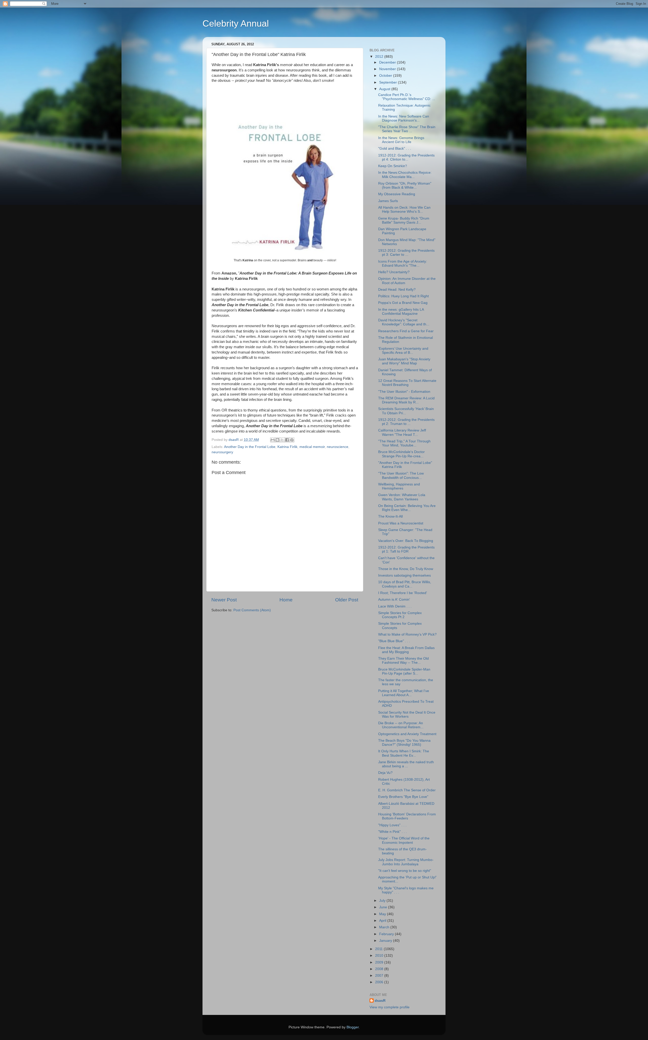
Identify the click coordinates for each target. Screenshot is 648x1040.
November (388, 69)
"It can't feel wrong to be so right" (404, 871)
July (383, 900)
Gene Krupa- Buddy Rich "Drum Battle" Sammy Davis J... (403, 220)
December (388, 62)
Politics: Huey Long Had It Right (403, 296)
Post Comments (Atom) (252, 610)
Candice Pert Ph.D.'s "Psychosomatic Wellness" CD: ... (406, 97)
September (388, 82)
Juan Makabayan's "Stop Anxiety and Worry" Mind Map (404, 361)
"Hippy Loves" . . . (392, 825)
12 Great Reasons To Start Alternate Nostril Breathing (407, 383)
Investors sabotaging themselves (404, 575)
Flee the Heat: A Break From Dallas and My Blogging (406, 650)
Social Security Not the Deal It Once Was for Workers (406, 714)
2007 (379, 975)
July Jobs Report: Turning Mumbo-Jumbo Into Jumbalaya (406, 862)
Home (286, 599)
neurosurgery (222, 452)
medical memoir (312, 447)
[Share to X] (282, 439)
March (384, 927)
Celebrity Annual (235, 23)
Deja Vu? (385, 773)
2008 (379, 969)
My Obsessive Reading (396, 194)
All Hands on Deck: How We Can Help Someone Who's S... (404, 209)
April (383, 921)
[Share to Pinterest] (291, 439)
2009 (379, 962)
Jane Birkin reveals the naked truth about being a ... (406, 764)
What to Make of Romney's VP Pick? (407, 634)
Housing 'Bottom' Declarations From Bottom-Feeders (407, 816)
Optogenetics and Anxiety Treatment (407, 734)
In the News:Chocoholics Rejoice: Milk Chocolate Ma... (405, 175)
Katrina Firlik (287, 447)
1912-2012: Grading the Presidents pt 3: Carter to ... (406, 253)
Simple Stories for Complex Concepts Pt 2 (400, 615)
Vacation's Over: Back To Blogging (405, 541)
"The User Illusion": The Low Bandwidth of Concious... (401, 475)
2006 (379, 982)
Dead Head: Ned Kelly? (397, 289)
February (387, 934)
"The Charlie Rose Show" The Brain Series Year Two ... (406, 129)
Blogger (353, 1027)
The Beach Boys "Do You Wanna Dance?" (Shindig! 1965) (404, 743)
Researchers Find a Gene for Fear (406, 331)
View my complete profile (390, 1007)
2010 (379, 955)
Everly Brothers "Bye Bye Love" (403, 797)
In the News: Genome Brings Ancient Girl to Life (401, 140)
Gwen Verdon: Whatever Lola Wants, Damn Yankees (401, 497)
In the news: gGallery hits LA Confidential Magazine (401, 312)
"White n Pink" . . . (392, 832)
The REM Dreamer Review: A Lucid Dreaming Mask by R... (406, 400)
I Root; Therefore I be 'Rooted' (402, 593)
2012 (379, 56)
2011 (379, 949)
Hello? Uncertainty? (394, 272)
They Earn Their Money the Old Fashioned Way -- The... (403, 660)
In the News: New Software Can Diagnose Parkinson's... (403, 118)
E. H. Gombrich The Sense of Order (407, 790)
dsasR (380, 1001)
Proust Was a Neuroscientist (400, 523)
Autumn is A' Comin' (394, 599)
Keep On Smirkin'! (392, 166)
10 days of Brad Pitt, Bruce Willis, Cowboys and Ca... (404, 584)
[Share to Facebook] (287, 439)
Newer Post (224, 599)
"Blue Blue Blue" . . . (394, 641)
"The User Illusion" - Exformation (404, 392)
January (386, 941)
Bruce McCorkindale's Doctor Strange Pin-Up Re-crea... (401, 454)
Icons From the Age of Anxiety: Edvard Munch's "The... (402, 263)
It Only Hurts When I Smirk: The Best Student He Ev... (403, 753)
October (386, 75)
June (383, 907)
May (383, 914)
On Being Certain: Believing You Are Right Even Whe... (407, 508)
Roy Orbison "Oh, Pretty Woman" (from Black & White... (404, 185)
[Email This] (272, 439)
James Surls (388, 201)
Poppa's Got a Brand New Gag (403, 303)
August (385, 89)
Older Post (346, 599)
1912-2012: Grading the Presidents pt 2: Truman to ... (406, 422)
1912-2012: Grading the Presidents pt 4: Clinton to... (406, 157)
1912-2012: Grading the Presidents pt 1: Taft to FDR (406, 549)
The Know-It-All (390, 516)
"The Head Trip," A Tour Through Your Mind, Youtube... (404, 443)
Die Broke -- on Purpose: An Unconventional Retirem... (400, 725)
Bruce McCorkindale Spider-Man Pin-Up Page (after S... (404, 671)
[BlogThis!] (277, 439)
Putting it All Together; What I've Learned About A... (403, 693)
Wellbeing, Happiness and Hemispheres (399, 486)
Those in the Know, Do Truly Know (405, 569)
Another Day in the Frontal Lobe (249, 447)
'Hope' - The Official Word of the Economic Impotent (404, 840)
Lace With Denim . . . (395, 606)
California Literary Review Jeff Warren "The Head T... (402, 432)
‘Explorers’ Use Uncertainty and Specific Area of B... (403, 351)
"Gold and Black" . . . (394, 148)
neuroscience (337, 447)
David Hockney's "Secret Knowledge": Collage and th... (403, 322)
